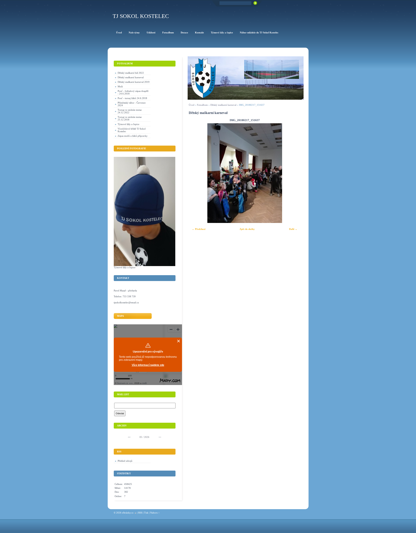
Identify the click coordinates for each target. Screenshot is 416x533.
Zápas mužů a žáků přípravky (133, 136)
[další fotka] (294, 173)
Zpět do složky (247, 229)
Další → (293, 229)
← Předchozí (198, 229)
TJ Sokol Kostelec (141, 16)
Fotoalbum (202, 105)
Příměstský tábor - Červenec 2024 (132, 104)
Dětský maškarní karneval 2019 (134, 82)
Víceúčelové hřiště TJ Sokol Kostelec (132, 130)
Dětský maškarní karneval (223, 105)
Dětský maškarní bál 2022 (131, 73)
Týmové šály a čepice (128, 124)
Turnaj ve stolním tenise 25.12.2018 (130, 118)
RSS (140, 512)
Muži (120, 86)
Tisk (146, 512)
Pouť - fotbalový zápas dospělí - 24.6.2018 (133, 92)
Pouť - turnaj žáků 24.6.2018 (132, 98)
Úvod (191, 105)
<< (129, 437)
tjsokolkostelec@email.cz (126, 302)
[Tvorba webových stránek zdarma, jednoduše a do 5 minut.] (135, 513)
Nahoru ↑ (155, 512)
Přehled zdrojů (125, 461)
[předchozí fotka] (195, 173)
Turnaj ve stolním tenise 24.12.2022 (130, 111)
